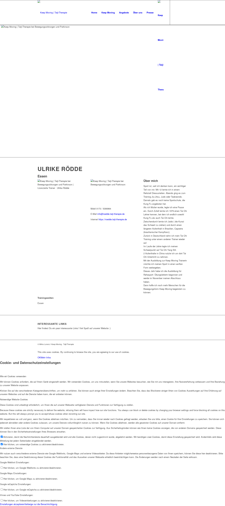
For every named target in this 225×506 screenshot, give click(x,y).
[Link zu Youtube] (180, 12)
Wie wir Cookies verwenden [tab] (13, 376)
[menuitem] (94, 12)
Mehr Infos (46, 357)
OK (39, 357)
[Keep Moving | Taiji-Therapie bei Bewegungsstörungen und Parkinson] (52, 12)
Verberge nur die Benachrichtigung (41, 504)
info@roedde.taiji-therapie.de (111, 213)
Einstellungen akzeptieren (12, 504)
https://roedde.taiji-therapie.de (112, 219)
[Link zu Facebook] (175, 12)
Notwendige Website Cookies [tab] (14, 399)
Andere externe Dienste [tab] (11, 448)
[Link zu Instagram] (185, 12)
